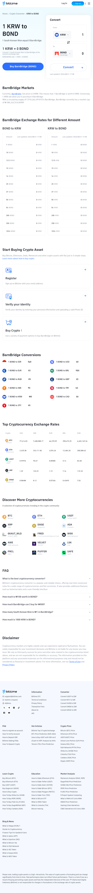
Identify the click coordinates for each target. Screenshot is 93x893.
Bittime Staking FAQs (10, 741)
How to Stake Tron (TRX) (40, 795)
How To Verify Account (11, 734)
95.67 (35, 461)
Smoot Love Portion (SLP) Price (72, 741)
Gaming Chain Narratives (70, 805)
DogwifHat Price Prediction (71, 782)
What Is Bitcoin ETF (38, 799)
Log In (64, 3)
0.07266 (52, 481)
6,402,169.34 (82, 441)
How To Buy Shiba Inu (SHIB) (13, 795)
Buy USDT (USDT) (9, 785)
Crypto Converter (17, 14)
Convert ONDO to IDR (69, 707)
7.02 (79, 481)
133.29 (36, 471)
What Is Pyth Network (10, 846)
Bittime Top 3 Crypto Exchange (43, 731)
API (32, 713)
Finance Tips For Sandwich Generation (17, 833)
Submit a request (11, 700)
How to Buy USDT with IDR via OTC (44, 737)
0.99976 (23, 461)
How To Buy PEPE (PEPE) (11, 799)
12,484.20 (66, 451)
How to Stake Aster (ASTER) (42, 785)
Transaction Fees (37, 707)
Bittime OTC (36, 696)
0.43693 (66, 481)
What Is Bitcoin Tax (9, 843)
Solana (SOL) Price (67, 744)
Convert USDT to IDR (68, 696)
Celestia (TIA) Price (68, 754)
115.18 (80, 471)
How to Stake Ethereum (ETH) (42, 778)
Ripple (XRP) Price (67, 761)
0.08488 (23, 481)
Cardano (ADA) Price (68, 758)
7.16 (64, 471)
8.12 (35, 481)
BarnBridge (16, 94)
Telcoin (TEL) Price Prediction (42, 744)
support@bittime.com (13, 696)
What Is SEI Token (9, 850)
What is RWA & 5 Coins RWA (71, 799)
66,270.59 (53, 441)
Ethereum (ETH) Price (69, 734)
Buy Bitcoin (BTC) (9, 778)
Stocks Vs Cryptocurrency (12, 829)
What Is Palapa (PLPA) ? (11, 826)
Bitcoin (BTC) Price (68, 731)
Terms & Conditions (38, 700)
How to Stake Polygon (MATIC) (43, 792)
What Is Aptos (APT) (10, 836)
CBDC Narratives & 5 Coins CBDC (73, 809)
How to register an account (12, 731)
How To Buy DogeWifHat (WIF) (14, 805)
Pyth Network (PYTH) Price (71, 747)
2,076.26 (52, 451)
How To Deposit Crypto (11, 744)
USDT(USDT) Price (67, 737)
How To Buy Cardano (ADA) (12, 809)
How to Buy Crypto (9, 792)
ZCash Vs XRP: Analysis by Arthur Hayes (46, 741)
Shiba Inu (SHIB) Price (69, 751)
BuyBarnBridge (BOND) (23, 66)
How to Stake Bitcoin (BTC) (41, 788)
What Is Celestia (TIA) (39, 805)
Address (8, 703)
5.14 (64, 461)
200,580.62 (81, 451)
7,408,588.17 (38, 441)
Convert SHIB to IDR (68, 703)
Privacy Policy (8, 665)
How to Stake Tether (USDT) (42, 782)
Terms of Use (75, 662)
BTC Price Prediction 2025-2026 (43, 734)
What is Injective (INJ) (11, 839)
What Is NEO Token (9, 856)
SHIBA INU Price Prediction (71, 785)
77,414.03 (23, 441)
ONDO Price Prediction (69, 802)
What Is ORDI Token (39, 802)
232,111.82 (37, 451)
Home (5, 14)
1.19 (51, 471)
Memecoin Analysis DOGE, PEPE (73, 778)
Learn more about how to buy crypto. (18, 259)
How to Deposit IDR (9, 737)
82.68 (79, 461)
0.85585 (52, 461)
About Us (34, 710)
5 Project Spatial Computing (71, 795)
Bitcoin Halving (37, 809)
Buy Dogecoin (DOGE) (10, 788)
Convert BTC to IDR (68, 700)
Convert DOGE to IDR (69, 710)
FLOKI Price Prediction (69, 792)
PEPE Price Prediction (69, 788)
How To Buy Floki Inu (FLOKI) (13, 802)
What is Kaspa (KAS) (10, 853)
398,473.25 (67, 441)
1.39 (21, 471)
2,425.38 (23, 451)
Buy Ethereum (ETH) (10, 782)
